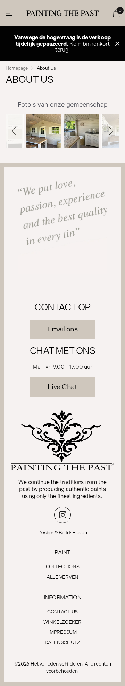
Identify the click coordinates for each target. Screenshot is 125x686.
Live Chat (62, 387)
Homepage (17, 68)
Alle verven (62, 577)
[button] (15, 131)
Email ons (62, 329)
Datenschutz (62, 642)
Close (117, 43)
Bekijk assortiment (10, 13)
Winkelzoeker (62, 622)
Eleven (79, 533)
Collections (63, 567)
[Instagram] (62, 515)
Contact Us (62, 612)
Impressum (62, 632)
